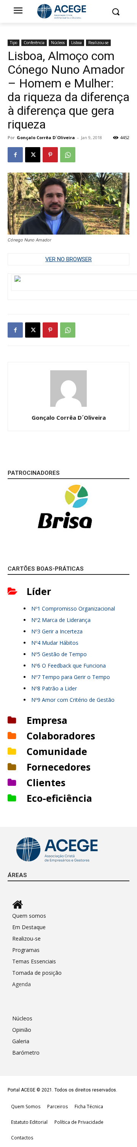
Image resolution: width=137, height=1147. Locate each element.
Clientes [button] (46, 782)
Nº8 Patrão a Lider (54, 688)
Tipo (13, 42)
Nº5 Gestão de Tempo (59, 654)
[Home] (70, 904)
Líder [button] (39, 591)
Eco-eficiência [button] (59, 798)
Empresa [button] (47, 720)
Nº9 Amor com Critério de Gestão (73, 699)
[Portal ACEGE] (68, 11)
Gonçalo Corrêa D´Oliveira (46, 137)
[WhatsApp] (67, 154)
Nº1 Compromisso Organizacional (73, 608)
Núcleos (58, 42)
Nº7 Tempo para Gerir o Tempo (70, 677)
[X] (32, 154)
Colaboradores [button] (61, 735)
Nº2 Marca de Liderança (61, 619)
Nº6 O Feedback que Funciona (68, 665)
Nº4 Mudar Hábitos (54, 642)
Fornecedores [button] (59, 766)
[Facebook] (15, 154)
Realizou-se (98, 42)
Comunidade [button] (57, 751)
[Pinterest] (50, 154)
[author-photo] (68, 407)
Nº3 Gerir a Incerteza (57, 631)
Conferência (34, 42)
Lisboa (76, 42)
